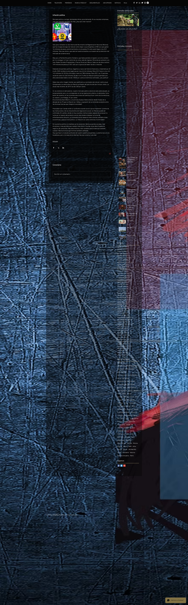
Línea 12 (132, 434)
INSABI (128, 425)
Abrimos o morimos (123, 375)
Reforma (132, 452)
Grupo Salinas (134, 418)
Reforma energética (123, 456)
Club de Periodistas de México (125, 400)
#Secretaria (120, 369)
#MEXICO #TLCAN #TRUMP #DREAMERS (128, 366)
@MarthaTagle (129, 369)
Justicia (132, 428)
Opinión (125, 449)
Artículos (55, 141)
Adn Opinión (133, 375)
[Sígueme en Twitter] (137, 3)
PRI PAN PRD (132, 449)
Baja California (131, 388)
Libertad (119, 434)
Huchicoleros (121, 425)
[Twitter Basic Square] (121, 465)
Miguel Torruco (121, 443)
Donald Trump (121, 409)
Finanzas (120, 415)
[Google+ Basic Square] (124, 465)
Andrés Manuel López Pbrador (126, 384)
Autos (124, 388)
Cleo (136, 397)
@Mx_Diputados (122, 372)
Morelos (129, 443)
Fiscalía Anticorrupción (130, 415)
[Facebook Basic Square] (118, 465)
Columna (120, 403)
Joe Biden (126, 428)
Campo (124, 394)
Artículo (119, 388)
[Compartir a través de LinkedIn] (63, 148)
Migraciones (121, 440)
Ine (132, 425)
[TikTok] (148, 3)
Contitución (132, 403)
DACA (133, 406)
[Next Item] (136, 20)
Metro (133, 437)
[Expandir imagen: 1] (62, 32)
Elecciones (134, 412)
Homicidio (132, 422)
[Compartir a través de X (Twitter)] (58, 148)
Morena (135, 443)
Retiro (132, 456)
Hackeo (126, 422)
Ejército (136, 409)
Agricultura (125, 378)
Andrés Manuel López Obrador (126, 381)
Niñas (134, 446)
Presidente (125, 452)
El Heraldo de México (123, 412)
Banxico (136, 391)
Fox (118, 418)
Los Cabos (126, 434)
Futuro (122, 418)
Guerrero (120, 422)
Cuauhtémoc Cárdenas (124, 406)
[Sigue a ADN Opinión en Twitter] (142, 3)
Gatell (127, 418)
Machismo (120, 437)
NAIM (130, 446)
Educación (130, 409)
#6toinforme (120, 363)
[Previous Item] (120, 20)
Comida (126, 403)
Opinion (119, 449)
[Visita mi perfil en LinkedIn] (139, 3)
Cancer (129, 394)
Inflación (119, 428)
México (125, 446)
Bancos (130, 391)
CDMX (119, 394)
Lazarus (126, 431)
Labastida (120, 431)
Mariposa (127, 437)
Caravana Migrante (122, 397)
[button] (58, 3)
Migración (129, 440)
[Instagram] (145, 3)
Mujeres (119, 446)
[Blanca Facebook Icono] (134, 3)
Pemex (119, 452)
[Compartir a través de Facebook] (54, 148)
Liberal (132, 431)
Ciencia (132, 397)
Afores (119, 378)
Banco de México (122, 391)
